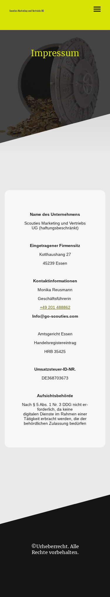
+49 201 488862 (55, 307)
